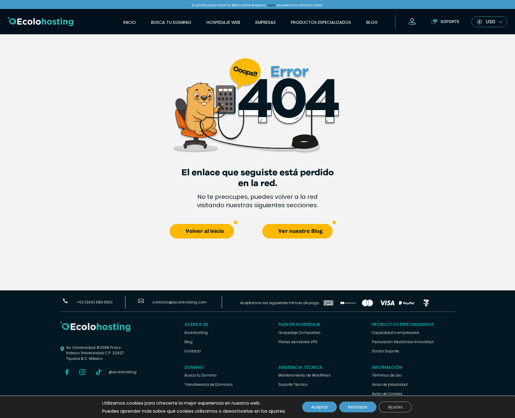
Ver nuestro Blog (300, 231)
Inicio (129, 22)
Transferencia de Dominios (208, 384)
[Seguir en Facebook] (67, 372)
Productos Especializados (321, 22)
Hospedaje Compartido (299, 332)
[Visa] (387, 305)
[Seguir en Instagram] (82, 372)
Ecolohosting (196, 332)
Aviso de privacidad (389, 384)
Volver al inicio (205, 231)
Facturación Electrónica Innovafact (403, 341)
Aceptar (319, 407)
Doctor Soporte (385, 351)
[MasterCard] (348, 305)
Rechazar (357, 407)
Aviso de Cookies (387, 393)
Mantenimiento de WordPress (304, 375)
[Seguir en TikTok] (98, 372)
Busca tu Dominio (171, 22)
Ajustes (395, 407)
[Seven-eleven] (426, 305)
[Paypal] (406, 305)
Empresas (265, 22)
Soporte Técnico (293, 384)
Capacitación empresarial (395, 332)
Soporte (449, 21)
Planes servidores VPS (297, 341)
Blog (372, 22)
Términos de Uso (387, 375)
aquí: (271, 5)
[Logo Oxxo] (328, 305)
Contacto (192, 351)
